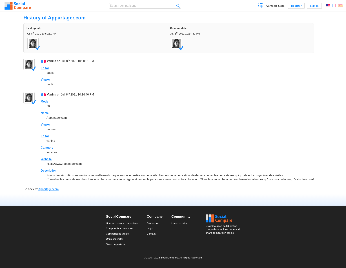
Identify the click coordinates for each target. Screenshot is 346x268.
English (328, 5)
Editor (45, 68)
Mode (44, 101)
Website (46, 159)
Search (178, 5)
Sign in (314, 5)
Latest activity (179, 223)
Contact (151, 233)
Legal (150, 228)
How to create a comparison (122, 223)
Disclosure (153, 223)
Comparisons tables (117, 233)
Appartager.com (67, 18)
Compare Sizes (275, 5)
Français (334, 5)
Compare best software (119, 228)
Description (49, 170)
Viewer (45, 79)
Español (340, 5)
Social (223, 218)
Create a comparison (260, 6)
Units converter (114, 238)
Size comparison (115, 244)
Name (45, 113)
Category (47, 147)
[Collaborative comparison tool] (18, 6)
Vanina (51, 61)
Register (296, 5)
